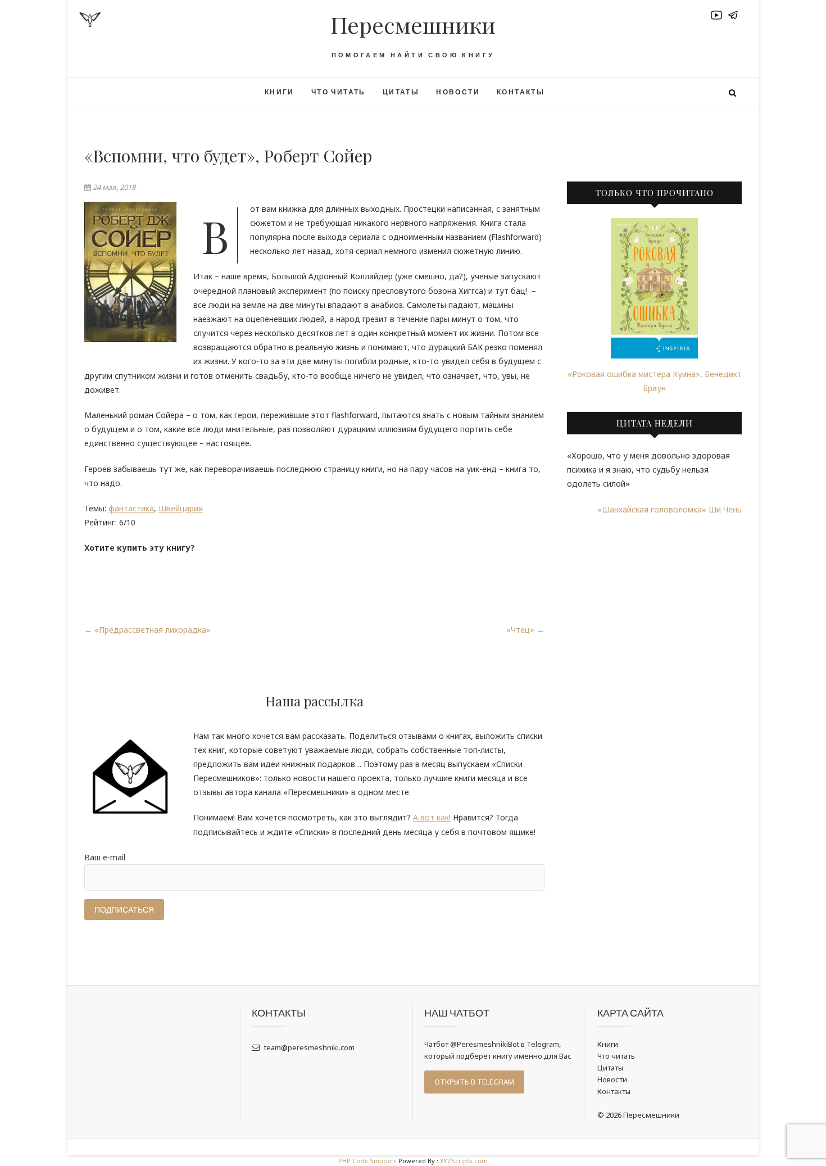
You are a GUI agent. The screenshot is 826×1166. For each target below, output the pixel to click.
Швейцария (180, 508)
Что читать (338, 92)
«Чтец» (525, 629)
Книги (279, 92)
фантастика (131, 508)
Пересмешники (413, 24)
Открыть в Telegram (474, 1082)
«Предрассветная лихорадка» (147, 629)
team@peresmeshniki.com (308, 1047)
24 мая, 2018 (113, 187)
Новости (458, 92)
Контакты (520, 92)
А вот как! (432, 817)
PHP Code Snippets (367, 1160)
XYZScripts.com (464, 1160)
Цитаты (401, 92)
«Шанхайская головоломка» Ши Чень (669, 509)
